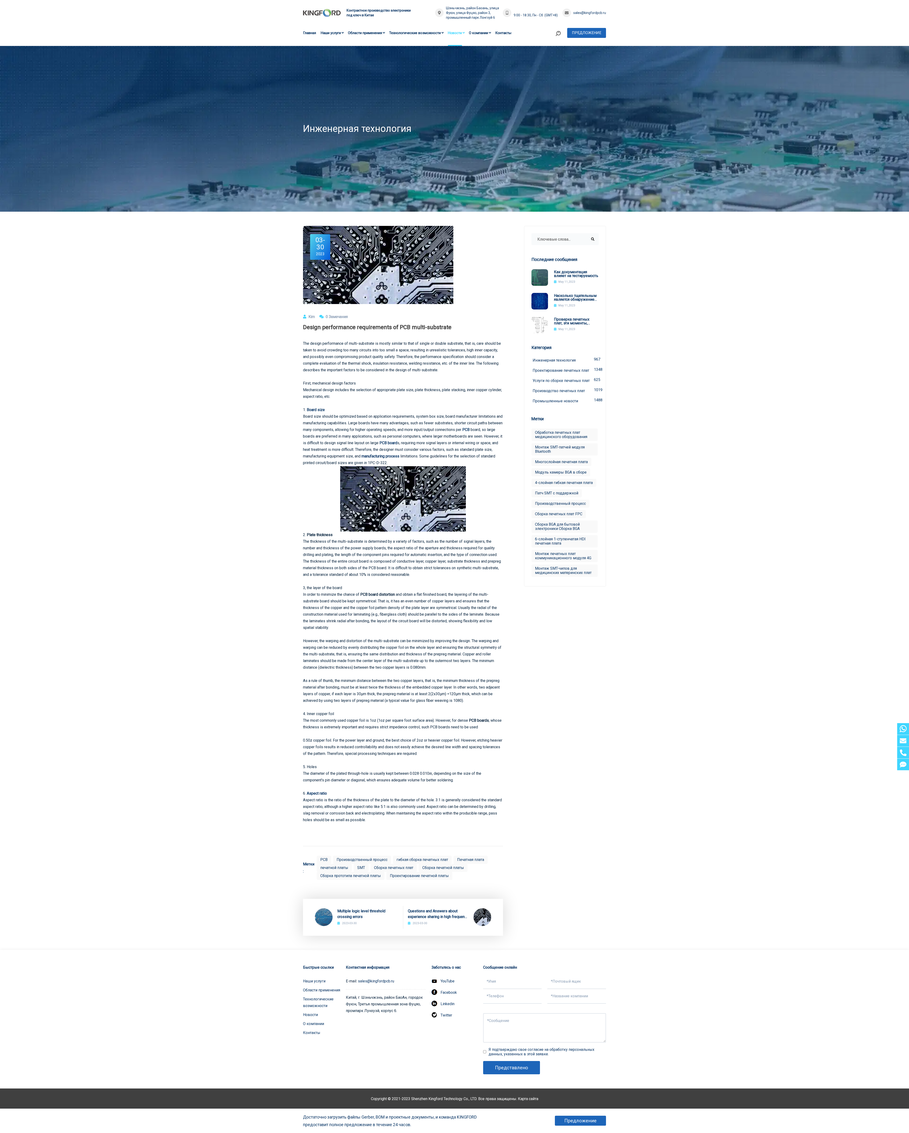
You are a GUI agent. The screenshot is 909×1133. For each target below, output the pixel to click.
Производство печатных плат (566, 390)
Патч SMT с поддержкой (556, 493)
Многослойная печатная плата (561, 462)
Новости (455, 33)
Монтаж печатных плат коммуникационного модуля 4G (563, 555)
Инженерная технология (566, 360)
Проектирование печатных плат (566, 370)
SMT (361, 867)
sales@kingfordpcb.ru (589, 13)
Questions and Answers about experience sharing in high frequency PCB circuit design (438, 914)
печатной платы (334, 867)
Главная (309, 33)
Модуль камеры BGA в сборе (561, 472)
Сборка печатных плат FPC (558, 514)
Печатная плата (470, 859)
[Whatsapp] (903, 729)
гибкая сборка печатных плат (422, 859)
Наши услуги (331, 33)
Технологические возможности (415, 33)
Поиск (549, 53)
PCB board (388, 443)
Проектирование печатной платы (419, 875)
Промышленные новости (566, 400)
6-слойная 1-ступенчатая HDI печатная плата (560, 541)
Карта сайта (528, 1099)
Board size (316, 410)
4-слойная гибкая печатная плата (564, 482)
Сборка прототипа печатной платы (350, 875)
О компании (478, 33)
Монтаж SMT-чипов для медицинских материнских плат (563, 570)
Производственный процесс (362, 859)
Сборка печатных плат (393, 867)
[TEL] (903, 752)
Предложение (586, 33)
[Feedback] (903, 764)
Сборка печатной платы (443, 867)
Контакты (503, 33)
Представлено (511, 1067)
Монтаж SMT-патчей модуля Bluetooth (560, 449)
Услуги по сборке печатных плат (566, 380)
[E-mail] (903, 741)
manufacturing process (380, 456)
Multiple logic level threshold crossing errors (361, 914)
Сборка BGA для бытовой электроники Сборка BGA (557, 526)
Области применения (365, 33)
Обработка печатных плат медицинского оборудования (561, 434)
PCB (466, 429)
